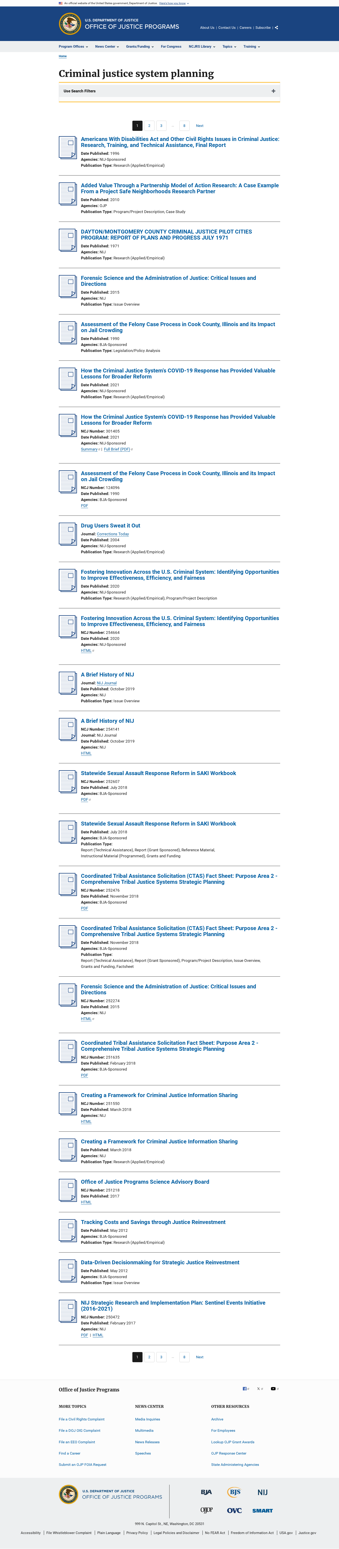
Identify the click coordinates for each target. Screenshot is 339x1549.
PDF (84, 505)
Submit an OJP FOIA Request (82, 1464)
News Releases (147, 1442)
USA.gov (286, 1533)
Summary (89, 449)
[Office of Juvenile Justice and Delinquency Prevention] (207, 1514)
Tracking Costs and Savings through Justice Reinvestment (153, 1222)
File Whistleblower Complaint (69, 1533)
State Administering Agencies (235, 1464)
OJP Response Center (228, 1453)
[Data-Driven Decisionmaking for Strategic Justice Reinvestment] (68, 1281)
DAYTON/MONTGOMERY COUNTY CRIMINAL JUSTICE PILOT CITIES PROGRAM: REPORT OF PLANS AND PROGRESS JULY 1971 (166, 234)
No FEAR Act (215, 1533)
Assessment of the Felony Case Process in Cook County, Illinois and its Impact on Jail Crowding (178, 327)
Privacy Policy (137, 1533)
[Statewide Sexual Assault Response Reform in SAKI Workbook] (68, 792)
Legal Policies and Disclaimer (176, 1533)
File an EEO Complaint (77, 1442)
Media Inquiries (147, 1419)
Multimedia (144, 1430)
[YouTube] (276, 1392)
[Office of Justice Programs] (70, 23)
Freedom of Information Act (252, 1533)
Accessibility (31, 1533)
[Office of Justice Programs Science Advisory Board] (68, 1200)
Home (63, 56)
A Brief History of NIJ (107, 674)
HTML (86, 650)
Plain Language (109, 1533)
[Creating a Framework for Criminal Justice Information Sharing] (68, 1114)
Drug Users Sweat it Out (110, 525)
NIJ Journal (107, 683)
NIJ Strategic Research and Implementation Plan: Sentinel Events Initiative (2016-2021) (173, 1306)
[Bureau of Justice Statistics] (234, 1498)
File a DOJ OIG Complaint (79, 1430)
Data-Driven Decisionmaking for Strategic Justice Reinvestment (160, 1262)
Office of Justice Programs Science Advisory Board (145, 1182)
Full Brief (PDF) (117, 449)
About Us (207, 28)
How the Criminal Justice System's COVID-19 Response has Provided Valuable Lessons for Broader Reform (178, 373)
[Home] (132, 24)
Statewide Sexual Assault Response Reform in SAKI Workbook (158, 773)
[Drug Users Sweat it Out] (68, 544)
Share (280, 31)
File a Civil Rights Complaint (81, 1419)
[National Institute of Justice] (262, 1495)
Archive (217, 1419)
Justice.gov (307, 1533)
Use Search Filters (80, 91)
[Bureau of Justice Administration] (206, 1495)
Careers (246, 28)
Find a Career (69, 1453)
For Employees (223, 1430)
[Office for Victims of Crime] (234, 1514)
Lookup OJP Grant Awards (232, 1442)
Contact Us (227, 28)
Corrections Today (113, 534)
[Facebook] (248, 1392)
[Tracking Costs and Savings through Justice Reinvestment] (68, 1241)
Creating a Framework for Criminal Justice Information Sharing (159, 1095)
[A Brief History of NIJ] (68, 693)
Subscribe (263, 28)
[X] (262, 1392)
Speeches (143, 1453)
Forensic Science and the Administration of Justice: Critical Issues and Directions (168, 281)
